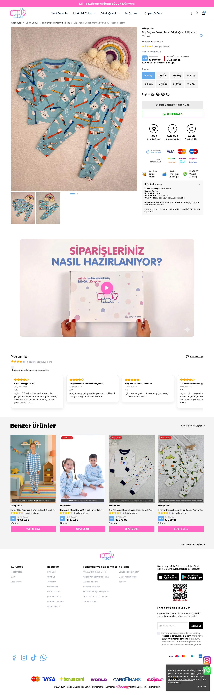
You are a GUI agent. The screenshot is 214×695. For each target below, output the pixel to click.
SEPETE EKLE (33, 528)
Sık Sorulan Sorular (128, 576)
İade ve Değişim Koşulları (95, 596)
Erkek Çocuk (109, 13)
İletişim (122, 581)
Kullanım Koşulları (91, 586)
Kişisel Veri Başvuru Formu (96, 576)
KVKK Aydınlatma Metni (94, 571)
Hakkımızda (16, 571)
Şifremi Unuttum (55, 601)
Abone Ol (196, 625)
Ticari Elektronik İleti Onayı (176, 635)
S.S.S (13, 576)
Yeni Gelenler (60, 13)
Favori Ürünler (54, 591)
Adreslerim (52, 586)
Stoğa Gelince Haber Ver (172, 104)
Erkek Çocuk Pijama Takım (56, 22)
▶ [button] (107, 287)
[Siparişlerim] (197, 13)
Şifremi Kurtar (54, 596)
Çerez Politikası (90, 601)
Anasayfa (16, 22)
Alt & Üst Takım (83, 13)
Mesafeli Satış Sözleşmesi (96, 591)
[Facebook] (14, 657)
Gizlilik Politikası (90, 581)
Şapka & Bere (153, 13)
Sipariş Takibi (53, 606)
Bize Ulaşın (16, 581)
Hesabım (51, 581)
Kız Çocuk (130, 13)
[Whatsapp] (43, 657)
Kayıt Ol (51, 576)
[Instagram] (24, 657)
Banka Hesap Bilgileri (129, 571)
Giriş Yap (51, 571)
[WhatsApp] (207, 671)
